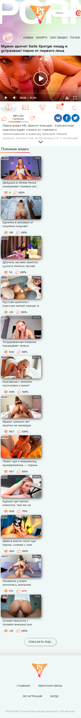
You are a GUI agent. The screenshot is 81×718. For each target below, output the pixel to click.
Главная (8, 37)
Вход (54, 696)
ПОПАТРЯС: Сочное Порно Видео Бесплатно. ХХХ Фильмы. (40, 711)
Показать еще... (40, 641)
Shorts (41, 37)
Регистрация (32, 696)
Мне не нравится (32, 118)
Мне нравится (4, 118)
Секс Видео (59, 37)
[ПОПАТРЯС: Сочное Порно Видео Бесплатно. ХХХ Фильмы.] (39, 670)
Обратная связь (50, 685)
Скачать (67, 98)
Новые (28, 37)
